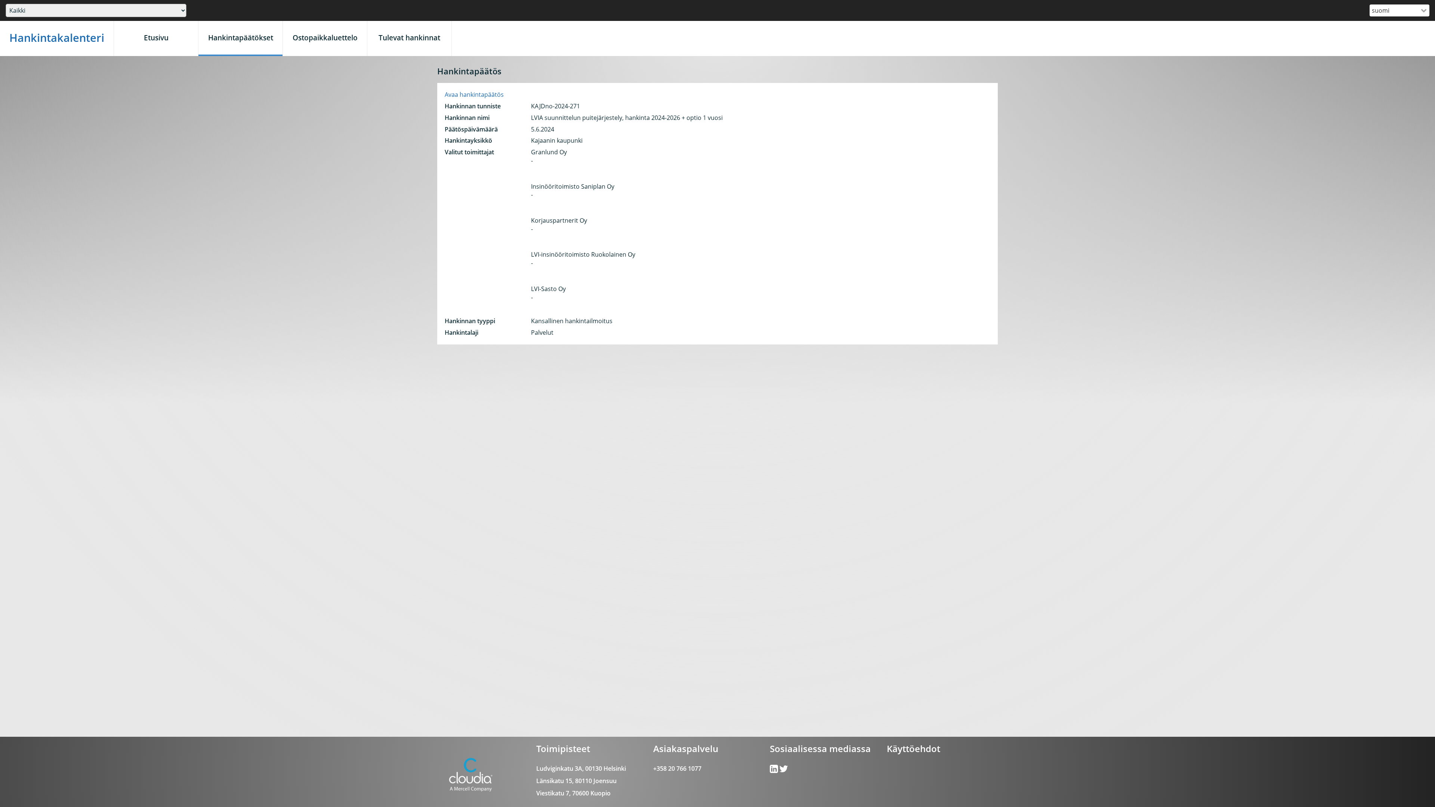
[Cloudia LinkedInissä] (783, 770)
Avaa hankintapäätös (474, 94)
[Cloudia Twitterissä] (774, 770)
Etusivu (156, 38)
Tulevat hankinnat (409, 38)
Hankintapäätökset (240, 38)
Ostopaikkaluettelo (325, 38)
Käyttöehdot (913, 748)
